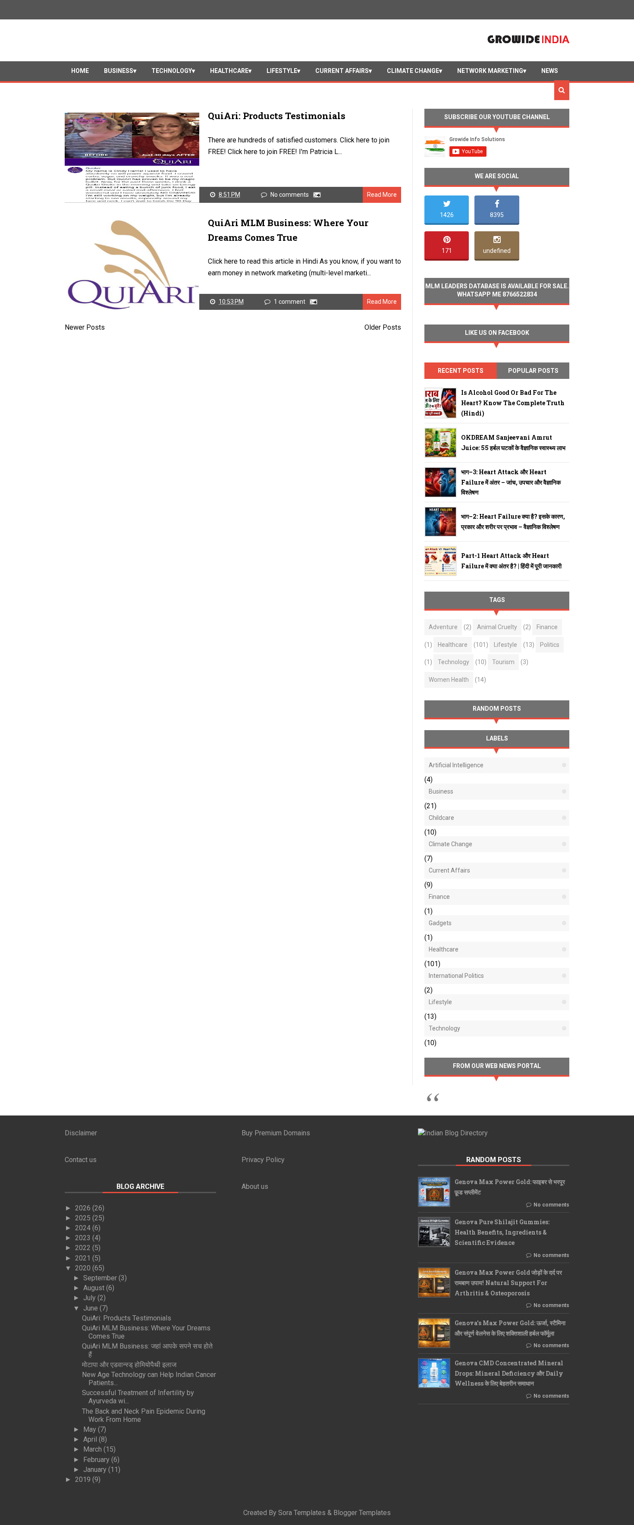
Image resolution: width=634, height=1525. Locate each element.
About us (255, 1186)
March (93, 1449)
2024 (83, 1228)
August (94, 1288)
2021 (83, 1258)
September (101, 1278)
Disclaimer (81, 1133)
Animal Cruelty (497, 627)
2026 (83, 1208)
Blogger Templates (362, 1513)
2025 (83, 1218)
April (91, 1439)
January (95, 1469)
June (91, 1308)
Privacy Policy (263, 1160)
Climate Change (413, 70)
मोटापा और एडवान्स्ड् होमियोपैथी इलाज (129, 1365)
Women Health (449, 679)
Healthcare (229, 70)
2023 (83, 1238)
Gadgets (440, 923)
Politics (549, 644)
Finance (547, 627)
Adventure (443, 627)
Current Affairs (342, 70)
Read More (382, 194)
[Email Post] (315, 194)
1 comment (290, 301)
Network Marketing (490, 70)
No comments (290, 194)
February (97, 1460)
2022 (83, 1248)
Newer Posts (85, 327)
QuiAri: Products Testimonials (276, 116)
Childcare (441, 817)
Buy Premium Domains (276, 1133)
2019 (83, 1479)
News (549, 70)
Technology (171, 70)
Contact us (81, 1160)
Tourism (503, 662)
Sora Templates (302, 1513)
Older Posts (382, 327)
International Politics (456, 975)
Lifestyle (282, 70)
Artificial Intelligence (456, 765)
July (90, 1298)
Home (80, 70)
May (90, 1429)
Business (118, 70)
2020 (83, 1268)
